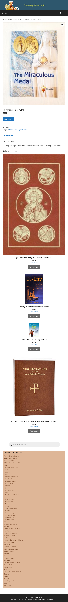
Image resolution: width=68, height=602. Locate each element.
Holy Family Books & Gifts (34, 5)
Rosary (7, 506)
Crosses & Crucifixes (10, 524)
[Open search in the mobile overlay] (66, 13)
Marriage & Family (9, 490)
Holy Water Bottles (10, 533)
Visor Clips (7, 585)
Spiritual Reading (9, 513)
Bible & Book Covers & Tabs (13, 463)
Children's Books (9, 517)
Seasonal (7, 510)
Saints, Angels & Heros (20, 19)
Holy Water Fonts (9, 535)
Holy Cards (7, 531)
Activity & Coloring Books (11, 467)
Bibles (6, 474)
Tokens (6, 578)
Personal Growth (9, 499)
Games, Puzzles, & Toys (12, 529)
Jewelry (6, 538)
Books (10, 19)
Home (5, 19)
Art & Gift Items (9, 461)
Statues (6, 574)
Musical (6, 554)
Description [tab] (8, 136)
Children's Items (9, 520)
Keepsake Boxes (9, 542)
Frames (6, 526)
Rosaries (7, 560)
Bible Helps (8, 472)
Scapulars (7, 569)
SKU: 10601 (34, 309)
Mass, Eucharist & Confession (12, 495)
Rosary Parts (8, 565)
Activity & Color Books (11, 456)
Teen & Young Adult (10, 515)
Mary (6, 492)
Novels (7, 497)
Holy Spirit (7, 485)
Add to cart (8, 119)
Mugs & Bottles (9, 551)
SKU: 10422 (34, 423)
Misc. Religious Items (11, 549)
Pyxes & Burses (9, 558)
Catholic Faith (8, 479)
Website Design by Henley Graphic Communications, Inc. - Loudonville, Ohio (34, 599)
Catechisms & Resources (11, 476)
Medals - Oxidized (10, 547)
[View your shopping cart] (60, 13)
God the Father (9, 483)
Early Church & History (10, 481)
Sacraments (8, 567)
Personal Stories (9, 501)
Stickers (6, 576)
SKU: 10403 (34, 260)
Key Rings (7, 545)
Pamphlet (7, 556)
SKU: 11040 (34, 342)
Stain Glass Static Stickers (12, 572)
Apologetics (8, 470)
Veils (5, 583)
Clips (5, 522)
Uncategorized (9, 581)
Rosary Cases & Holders (12, 563)
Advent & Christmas (10, 458)
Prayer (7, 504)
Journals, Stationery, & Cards (13, 540)
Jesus (6, 488)
